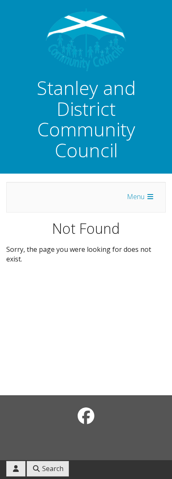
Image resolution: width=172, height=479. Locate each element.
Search (51, 468)
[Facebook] (86, 415)
